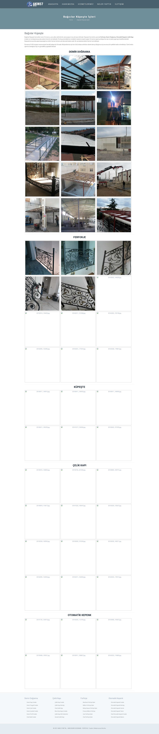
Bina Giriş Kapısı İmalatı (61, 711)
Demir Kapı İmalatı (31, 702)
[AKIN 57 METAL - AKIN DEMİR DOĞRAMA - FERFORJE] (35, 4)
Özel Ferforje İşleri (88, 717)
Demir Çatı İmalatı (31, 708)
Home (71, 20)
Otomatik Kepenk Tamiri (117, 711)
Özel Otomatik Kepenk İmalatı (119, 714)
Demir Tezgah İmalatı (32, 705)
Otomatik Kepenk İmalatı (117, 702)
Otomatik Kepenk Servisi (117, 708)
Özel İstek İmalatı (31, 717)
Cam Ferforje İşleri (88, 714)
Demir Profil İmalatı (32, 714)
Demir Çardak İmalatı (32, 711)
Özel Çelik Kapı (59, 708)
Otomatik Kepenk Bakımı (117, 717)
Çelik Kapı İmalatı (59, 702)
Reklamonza (97, 728)
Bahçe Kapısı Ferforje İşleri (90, 708)
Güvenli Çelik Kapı (59, 717)
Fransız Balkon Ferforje (89, 711)
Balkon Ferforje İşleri (88, 705)
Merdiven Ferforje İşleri (89, 702)
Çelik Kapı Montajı (59, 705)
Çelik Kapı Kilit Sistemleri (61, 714)
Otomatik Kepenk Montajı (117, 705)
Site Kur (103, 728)
